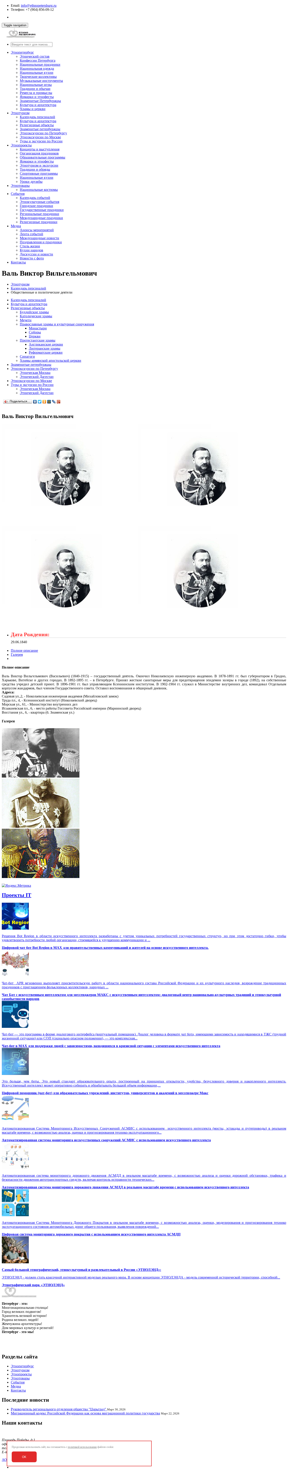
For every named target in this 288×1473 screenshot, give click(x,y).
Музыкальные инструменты (41, 81)
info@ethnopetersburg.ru (38, 5)
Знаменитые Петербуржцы (40, 101)
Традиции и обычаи (35, 89)
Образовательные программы (42, 157)
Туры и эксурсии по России (41, 141)
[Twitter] (39, 402)
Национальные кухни (36, 72)
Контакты (18, 262)
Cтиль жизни (30, 246)
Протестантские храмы (37, 340)
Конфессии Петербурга (37, 60)
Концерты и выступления (39, 149)
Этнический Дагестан (37, 377)
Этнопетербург (22, 52)
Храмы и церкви (32, 109)
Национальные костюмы (39, 190)
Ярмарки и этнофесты (37, 97)
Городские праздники (36, 206)
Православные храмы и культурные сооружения (57, 324)
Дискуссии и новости (36, 254)
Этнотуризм (20, 113)
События (18, 194)
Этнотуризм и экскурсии (39, 165)
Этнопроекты (21, 145)
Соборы (35, 332)
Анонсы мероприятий (37, 230)
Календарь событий (35, 198)
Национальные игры (36, 85)
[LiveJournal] (54, 402)
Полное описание (24, 650)
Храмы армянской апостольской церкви (50, 360)
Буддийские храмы (34, 312)
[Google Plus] (58, 402)
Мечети (26, 320)
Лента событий (31, 234)
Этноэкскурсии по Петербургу (43, 133)
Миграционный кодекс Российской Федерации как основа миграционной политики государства (85, 1413)
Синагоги (27, 356)
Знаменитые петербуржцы (40, 129)
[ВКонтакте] (35, 402)
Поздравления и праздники (41, 242)
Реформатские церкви (46, 352)
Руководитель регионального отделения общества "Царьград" (59, 1409)
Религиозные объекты (37, 125)
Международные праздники (41, 218)
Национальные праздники (40, 64)
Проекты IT (16, 895)
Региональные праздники (39, 214)
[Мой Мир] (49, 402)
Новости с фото (32, 258)
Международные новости (39, 238)
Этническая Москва (35, 373)
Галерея (17, 654)
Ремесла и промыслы (36, 93)
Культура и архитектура (38, 105)
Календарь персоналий (37, 117)
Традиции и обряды (35, 169)
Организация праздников (39, 153)
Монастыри (38, 328)
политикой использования (82, 1447)
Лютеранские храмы (44, 348)
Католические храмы (36, 316)
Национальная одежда (37, 68)
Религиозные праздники (38, 222)
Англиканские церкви (46, 344)
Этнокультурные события (39, 202)
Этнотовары (20, 185)
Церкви (34, 336)
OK (24, 1457)
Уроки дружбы (31, 181)
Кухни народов (31, 250)
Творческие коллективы (38, 76)
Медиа (16, 226)
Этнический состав (35, 56)
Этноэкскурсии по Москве (40, 137)
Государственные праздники (42, 210)
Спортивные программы (39, 173)
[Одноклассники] (44, 402)
